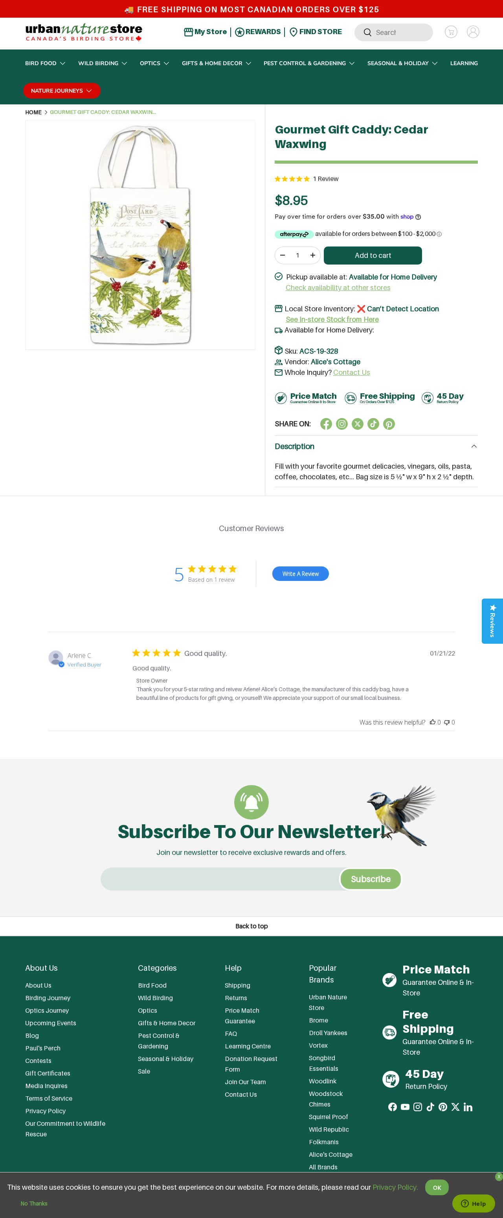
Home (33, 112)
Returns (236, 998)
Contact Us (351, 372)
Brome (318, 1020)
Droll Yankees (328, 1032)
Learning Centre (248, 1046)
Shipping (237, 985)
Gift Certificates (47, 1073)
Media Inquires (46, 1086)
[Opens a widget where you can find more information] (473, 1204)
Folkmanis (324, 1141)
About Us (38, 985)
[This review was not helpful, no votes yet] (447, 722)
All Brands (323, 1167)
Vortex (318, 1045)
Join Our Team (245, 1082)
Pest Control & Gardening (305, 63)
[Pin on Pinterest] (389, 424)
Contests (38, 1061)
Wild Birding (98, 63)
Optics (150, 63)
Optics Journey (47, 1010)
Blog (32, 1035)
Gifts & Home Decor (212, 63)
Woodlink (322, 1081)
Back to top (251, 926)
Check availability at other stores (338, 287)
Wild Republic (329, 1129)
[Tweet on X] (342, 424)
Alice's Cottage (335, 362)
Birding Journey (47, 998)
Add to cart (373, 255)
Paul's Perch (43, 1048)
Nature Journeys (57, 91)
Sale (144, 1071)
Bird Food (41, 63)
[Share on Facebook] (326, 424)
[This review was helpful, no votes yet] (432, 722)
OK (437, 1187)
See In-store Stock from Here (332, 319)
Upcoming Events (50, 1023)
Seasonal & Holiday (398, 63)
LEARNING (464, 63)
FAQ (231, 1033)
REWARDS (262, 31)
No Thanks (34, 1203)
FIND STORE (320, 31)
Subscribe (371, 879)
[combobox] (393, 32)
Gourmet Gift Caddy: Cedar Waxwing (103, 112)
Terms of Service (48, 1098)
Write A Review (301, 573)
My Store (210, 31)
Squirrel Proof (328, 1116)
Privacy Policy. (395, 1187)
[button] (451, 31)
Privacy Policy (45, 1111)
